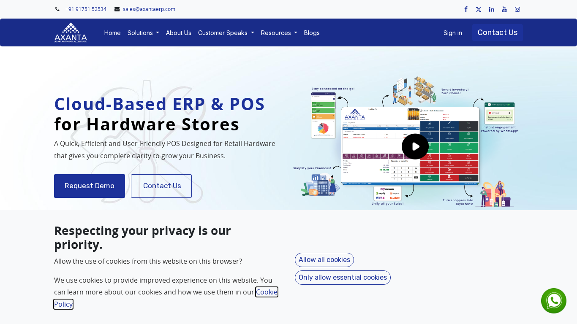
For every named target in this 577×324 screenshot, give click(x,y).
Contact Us (497, 32)
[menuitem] (112, 32)
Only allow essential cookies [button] (343, 277)
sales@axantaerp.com (149, 9)
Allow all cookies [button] (324, 260)
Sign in (453, 32)
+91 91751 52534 (86, 9)
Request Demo (89, 185)
